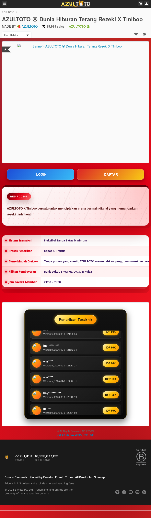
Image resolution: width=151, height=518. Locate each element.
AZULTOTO (8, 12)
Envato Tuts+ (64, 477)
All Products (83, 477)
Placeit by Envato (41, 477)
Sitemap (99, 477)
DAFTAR (111, 174)
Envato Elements (16, 477)
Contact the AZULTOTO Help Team (75, 434)
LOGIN (41, 174)
